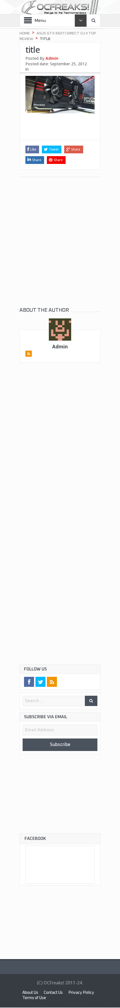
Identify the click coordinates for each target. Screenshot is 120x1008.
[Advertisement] (60, 130)
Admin (51, 58)
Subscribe (60, 745)
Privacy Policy (36, 999)
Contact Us (57, 993)
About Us (31, 993)
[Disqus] (60, 447)
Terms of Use (68, 999)
